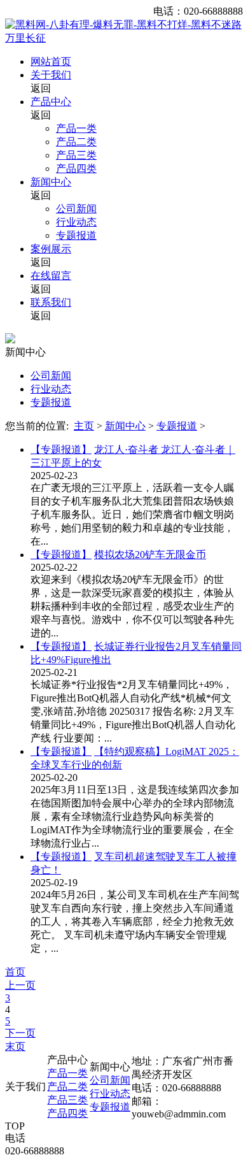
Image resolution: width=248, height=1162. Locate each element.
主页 (84, 425)
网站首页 (51, 61)
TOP (15, 1126)
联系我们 (51, 302)
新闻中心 (51, 181)
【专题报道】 (61, 449)
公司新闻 (76, 208)
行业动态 (76, 222)
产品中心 (51, 101)
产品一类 (76, 128)
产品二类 (76, 141)
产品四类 (76, 168)
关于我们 (51, 74)
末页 (15, 1046)
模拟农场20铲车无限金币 (150, 554)
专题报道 (76, 235)
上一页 (20, 985)
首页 (15, 971)
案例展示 (51, 248)
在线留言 (51, 275)
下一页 (20, 1033)
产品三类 (76, 155)
